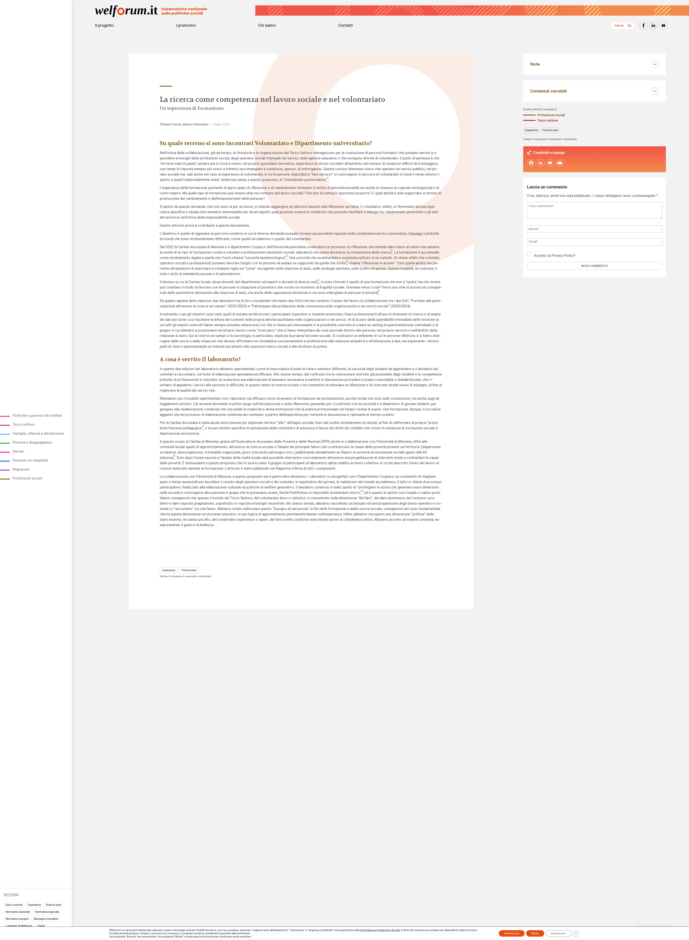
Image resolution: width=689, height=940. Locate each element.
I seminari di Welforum (19, 925)
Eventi (41, 925)
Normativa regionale (47, 911)
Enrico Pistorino (195, 124)
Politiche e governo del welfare (37, 415)
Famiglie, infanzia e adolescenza (38, 433)
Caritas (164, 576)
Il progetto (104, 25)
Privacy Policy (562, 255)
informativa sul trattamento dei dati (380, 930)
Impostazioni (558, 933)
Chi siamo (267, 25)
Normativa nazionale (18, 911)
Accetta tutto (511, 933)
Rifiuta (535, 933)
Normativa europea (17, 918)
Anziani (18, 451)
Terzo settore (23, 424)
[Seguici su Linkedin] (653, 26)
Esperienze (34, 904)
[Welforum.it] (36, 2)
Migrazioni (21, 469)
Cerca (619, 25)
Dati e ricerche (14, 904)
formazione (176, 576)
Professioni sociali (27, 478)
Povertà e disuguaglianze (32, 442)
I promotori (186, 25)
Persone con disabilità (30, 460)
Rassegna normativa (46, 918)
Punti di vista (53, 904)
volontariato (204, 576)
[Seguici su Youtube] (663, 26)
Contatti (345, 25)
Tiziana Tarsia (171, 124)
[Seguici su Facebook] (643, 26)
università (190, 576)
